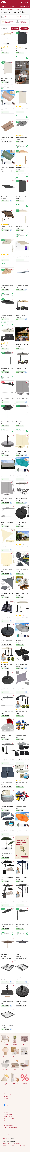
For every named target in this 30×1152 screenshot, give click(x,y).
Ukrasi (9, 6)
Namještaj (3, 6)
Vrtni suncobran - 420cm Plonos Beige (11, 664)
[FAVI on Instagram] (7, 1105)
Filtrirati (25, 28)
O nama (6, 1112)
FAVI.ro (18, 1143)
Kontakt (6, 1096)
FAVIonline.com (6, 1138)
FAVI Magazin (7, 1120)
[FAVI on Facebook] (4, 1105)
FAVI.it (4, 1145)
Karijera (6, 1098)
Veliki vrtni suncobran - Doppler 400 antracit (13, 711)
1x (23, 615)
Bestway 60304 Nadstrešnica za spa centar (13, 806)
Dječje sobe (5, 1084)
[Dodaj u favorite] (13, 92)
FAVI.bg (20, 1145)
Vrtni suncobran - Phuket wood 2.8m (11, 853)
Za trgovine (7, 1123)
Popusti (25, 1083)
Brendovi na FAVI (8, 1116)
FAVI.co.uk (14, 1145)
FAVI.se (9, 1145)
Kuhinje (25, 1056)
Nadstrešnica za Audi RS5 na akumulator (12, 735)
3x (8, 662)
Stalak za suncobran (6, 617)
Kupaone (5, 1069)
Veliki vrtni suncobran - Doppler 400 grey (12, 522)
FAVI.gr (25, 1145)
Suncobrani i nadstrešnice (15, 9)
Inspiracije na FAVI (9, 1118)
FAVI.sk (9, 1143)
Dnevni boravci (15, 1070)
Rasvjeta (5, 1056)
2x (8, 254)
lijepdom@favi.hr (9, 1094)
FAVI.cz (4, 1143)
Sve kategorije (23, 6)
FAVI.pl (14, 1143)
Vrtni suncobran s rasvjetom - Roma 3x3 (12, 759)
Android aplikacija (10, 1134)
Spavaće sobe (24, 1070)
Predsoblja (15, 1083)
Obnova (15, 1056)
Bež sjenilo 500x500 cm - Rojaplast (11, 475)
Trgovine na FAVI (8, 1114)
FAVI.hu (23, 1143)
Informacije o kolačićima (10, 1127)
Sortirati (16, 28)
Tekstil (14, 6)
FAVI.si (4, 1148)
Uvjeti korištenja (8, 1125)
